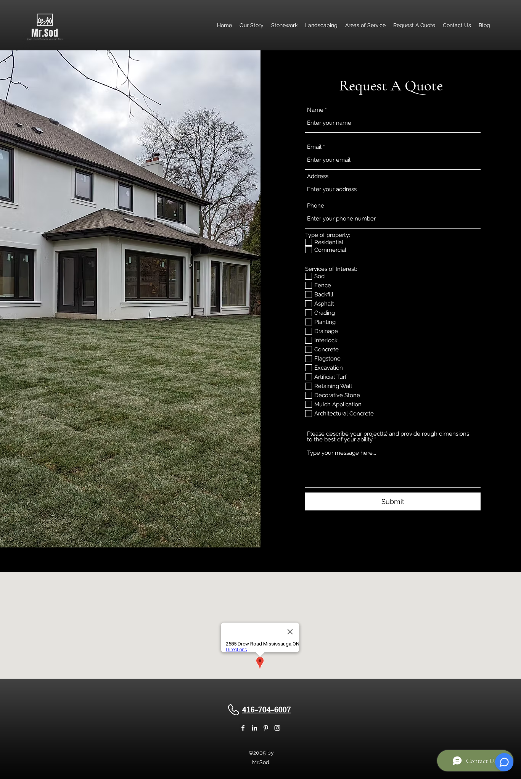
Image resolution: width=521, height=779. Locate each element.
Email (314, 147)
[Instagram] (277, 728)
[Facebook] (243, 728)
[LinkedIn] (254, 728)
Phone (315, 206)
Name (315, 110)
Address (317, 176)
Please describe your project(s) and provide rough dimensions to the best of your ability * (388, 437)
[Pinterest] (266, 728)
